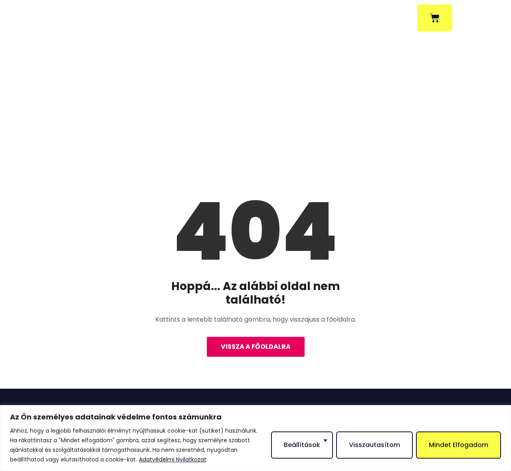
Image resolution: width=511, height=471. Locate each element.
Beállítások (302, 444)
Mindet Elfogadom (458, 444)
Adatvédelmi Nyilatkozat (172, 459)
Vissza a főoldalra (256, 346)
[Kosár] (434, 18)
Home (225, 127)
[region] (255, 438)
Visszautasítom (374, 444)
